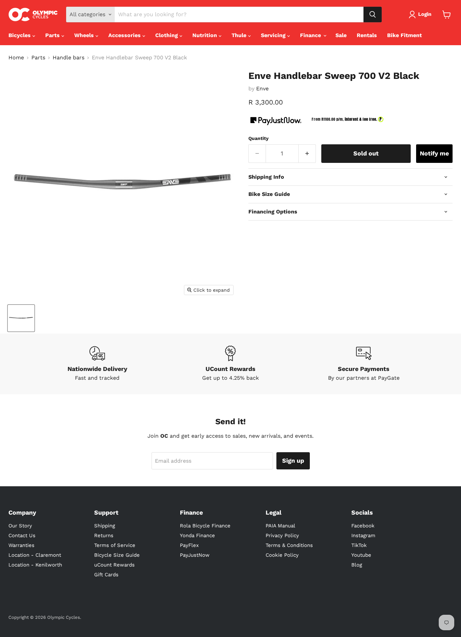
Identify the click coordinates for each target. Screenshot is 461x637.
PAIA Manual (280, 526)
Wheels (85, 35)
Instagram (363, 535)
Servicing (274, 35)
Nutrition (205, 35)
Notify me (434, 153)
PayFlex (189, 545)
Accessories (125, 35)
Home (16, 58)
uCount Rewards (114, 565)
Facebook (363, 526)
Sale (341, 35)
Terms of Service (114, 545)
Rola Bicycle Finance (205, 526)
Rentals (367, 35)
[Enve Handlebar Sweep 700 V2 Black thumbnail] (21, 318)
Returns (103, 535)
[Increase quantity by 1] (307, 153)
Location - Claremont (34, 555)
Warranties (21, 545)
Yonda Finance (197, 535)
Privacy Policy (282, 535)
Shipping (104, 526)
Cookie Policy (282, 555)
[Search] (372, 14)
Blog (356, 565)
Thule (240, 35)
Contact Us (21, 535)
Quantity (258, 138)
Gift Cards (106, 575)
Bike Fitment (404, 35)
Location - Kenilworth (35, 565)
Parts (53, 35)
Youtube (361, 555)
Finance (311, 35)
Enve (262, 88)
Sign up (293, 460)
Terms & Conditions (289, 545)
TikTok (359, 545)
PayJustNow (195, 555)
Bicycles (20, 35)
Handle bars (68, 58)
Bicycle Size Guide (117, 555)
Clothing (167, 35)
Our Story (20, 526)
